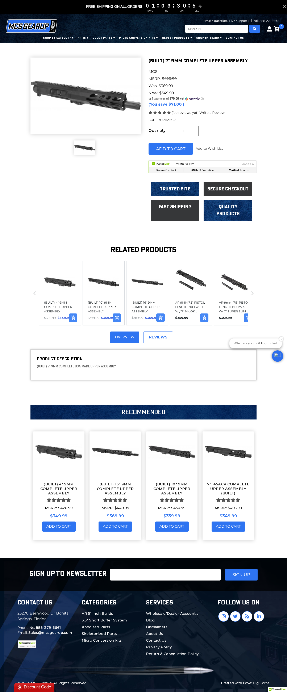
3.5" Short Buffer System (104, 620)
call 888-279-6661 (266, 21)
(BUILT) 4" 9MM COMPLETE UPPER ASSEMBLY (58, 488)
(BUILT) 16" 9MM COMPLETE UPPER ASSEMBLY (115, 488)
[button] (203, 99)
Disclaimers (156, 627)
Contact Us (156, 640)
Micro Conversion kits (102, 640)
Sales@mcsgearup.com (50, 632)
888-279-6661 (48, 627)
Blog (150, 620)
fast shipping (175, 206)
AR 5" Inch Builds (97, 613)
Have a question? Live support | (226, 21)
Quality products (228, 210)
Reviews (158, 337)
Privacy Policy (159, 647)
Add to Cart (58, 526)
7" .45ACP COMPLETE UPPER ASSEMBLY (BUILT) (228, 488)
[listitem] (60, 293)
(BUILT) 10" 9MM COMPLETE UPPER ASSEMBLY (171, 488)
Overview (124, 337)
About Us (154, 634)
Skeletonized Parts (99, 634)
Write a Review (212, 113)
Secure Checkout (228, 189)
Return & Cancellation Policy (172, 654)
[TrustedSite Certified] (26, 644)
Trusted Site (175, 189)
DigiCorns (261, 683)
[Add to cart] (73, 317)
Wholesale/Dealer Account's (172, 613)
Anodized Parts (96, 627)
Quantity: (157, 130)
